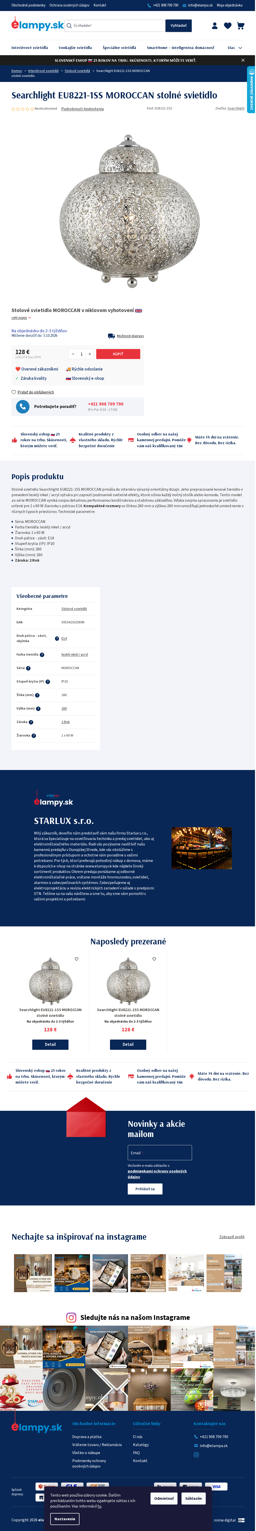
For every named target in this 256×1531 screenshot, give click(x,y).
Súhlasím (193, 1498)
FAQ (136, 1453)
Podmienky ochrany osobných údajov (89, 1463)
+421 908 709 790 (165, 5)
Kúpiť (118, 354)
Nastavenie (64, 1519)
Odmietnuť (164, 1498)
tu (99, 1506)
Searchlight (236, 108)
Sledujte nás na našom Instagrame (135, 1318)
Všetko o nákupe (86, 1453)
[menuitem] (34, 47)
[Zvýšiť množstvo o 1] (90, 354)
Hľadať (179, 25)
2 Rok (66, 722)
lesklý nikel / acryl (75, 654)
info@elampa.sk (200, 5)
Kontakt (100, 5)
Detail (50, 1045)
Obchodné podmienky (29, 5)
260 (64, 708)
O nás (137, 1437)
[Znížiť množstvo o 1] (73, 354)
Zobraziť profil (231, 1237)
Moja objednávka (229, 5)
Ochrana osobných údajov (70, 5)
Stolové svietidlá (74, 608)
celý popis (19, 318)
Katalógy (141, 1445)
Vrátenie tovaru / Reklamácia (97, 1445)
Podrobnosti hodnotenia (82, 109)
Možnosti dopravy (130, 336)
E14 (64, 638)
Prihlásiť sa (145, 1189)
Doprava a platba (87, 1437)
